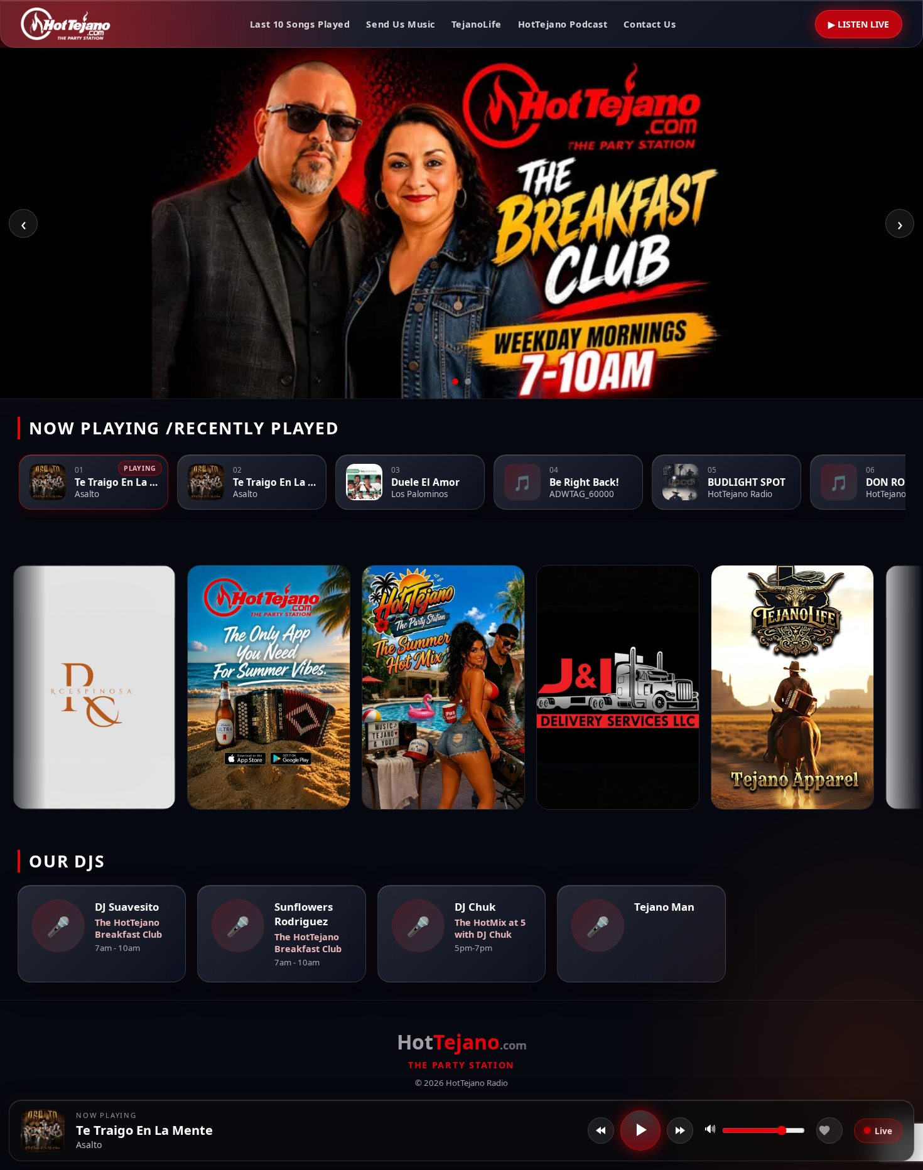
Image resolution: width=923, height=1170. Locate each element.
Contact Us (649, 24)
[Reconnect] (680, 1130)
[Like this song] (829, 1130)
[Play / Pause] (640, 1130)
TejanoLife (476, 24)
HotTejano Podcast (563, 24)
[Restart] (601, 1130)
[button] (43, 1130)
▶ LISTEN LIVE (858, 24)
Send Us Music (400, 24)
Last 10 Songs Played (300, 24)
